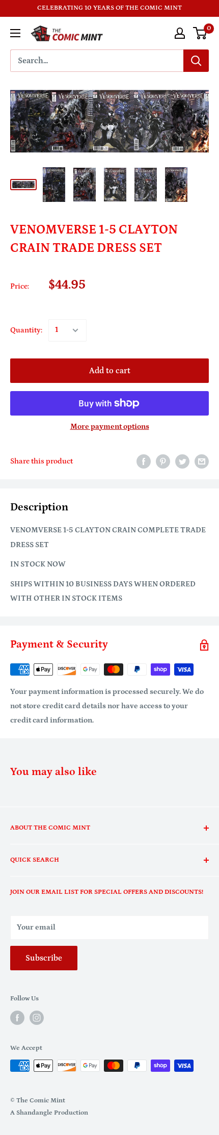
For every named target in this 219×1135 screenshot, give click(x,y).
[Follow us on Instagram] (37, 1018)
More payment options (109, 426)
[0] (200, 33)
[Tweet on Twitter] (182, 461)
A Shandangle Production (49, 1113)
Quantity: (26, 330)
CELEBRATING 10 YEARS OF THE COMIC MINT (109, 8)
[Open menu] (15, 33)
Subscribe (43, 958)
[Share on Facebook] (143, 461)
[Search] (196, 60)
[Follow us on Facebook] (17, 1018)
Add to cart (109, 370)
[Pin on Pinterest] (163, 461)
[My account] (180, 33)
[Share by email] (202, 461)
